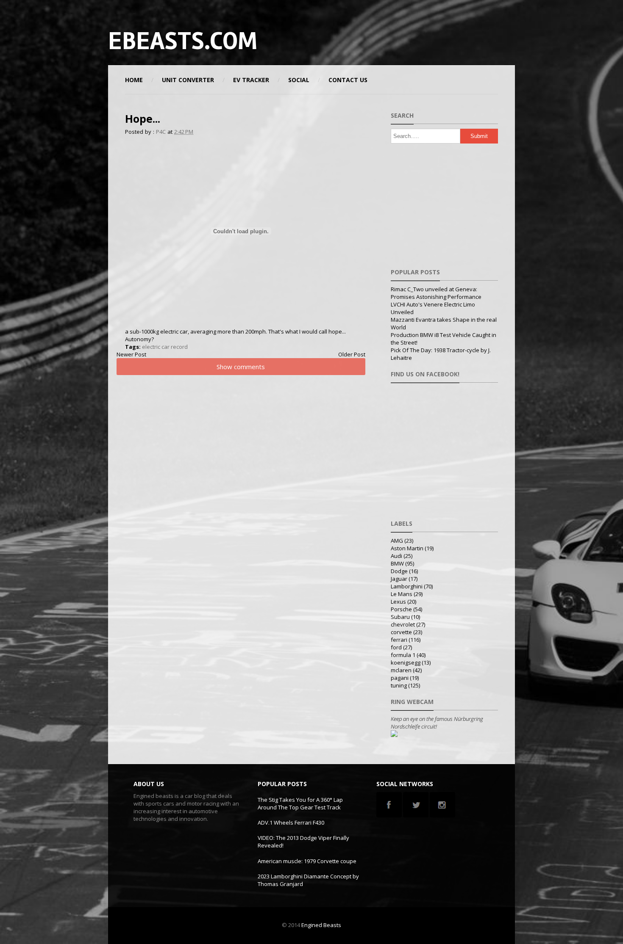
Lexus (398, 601)
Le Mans (401, 594)
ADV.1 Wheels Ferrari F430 (291, 822)
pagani (400, 678)
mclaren (401, 670)
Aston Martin (407, 548)
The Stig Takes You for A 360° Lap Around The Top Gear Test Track (300, 803)
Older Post (351, 354)
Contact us (347, 80)
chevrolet (403, 624)
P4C (160, 131)
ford (396, 647)
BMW (397, 563)
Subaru (400, 617)
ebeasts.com (182, 41)
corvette (401, 632)
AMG (397, 540)
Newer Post (131, 354)
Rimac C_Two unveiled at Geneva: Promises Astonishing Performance (436, 293)
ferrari (399, 639)
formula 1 (403, 655)
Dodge (399, 571)
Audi (396, 556)
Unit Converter (188, 80)
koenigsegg (405, 662)
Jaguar (399, 578)
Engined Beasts (321, 925)
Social (298, 80)
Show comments (241, 366)
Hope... (142, 118)
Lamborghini (407, 586)
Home (134, 80)
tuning (399, 685)
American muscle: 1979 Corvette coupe (307, 861)
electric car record (165, 347)
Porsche (401, 609)
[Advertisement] (415, 40)
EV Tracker (251, 80)
